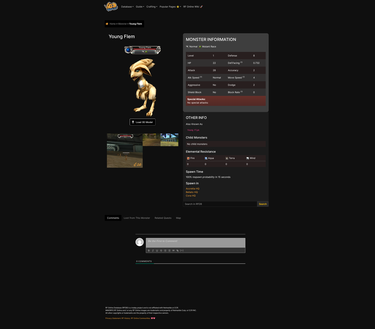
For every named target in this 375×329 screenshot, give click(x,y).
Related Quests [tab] (163, 217)
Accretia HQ (192, 188)
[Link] (177, 250)
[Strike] (161, 250)
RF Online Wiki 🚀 (193, 6)
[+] (182, 250)
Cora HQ (191, 195)
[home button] (107, 23)
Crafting (151, 6)
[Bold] (149, 250)
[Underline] (157, 250)
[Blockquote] (173, 250)
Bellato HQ (192, 192)
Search (263, 203)
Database (126, 6)
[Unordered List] (169, 250)
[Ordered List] (165, 250)
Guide (139, 6)
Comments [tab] (113, 217)
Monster (122, 23)
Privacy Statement (113, 318)
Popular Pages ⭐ (169, 6)
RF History (126, 318)
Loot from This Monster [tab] (137, 217)
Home (113, 23)
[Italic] (153, 250)
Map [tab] (178, 217)
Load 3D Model (144, 122)
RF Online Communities (140, 318)
